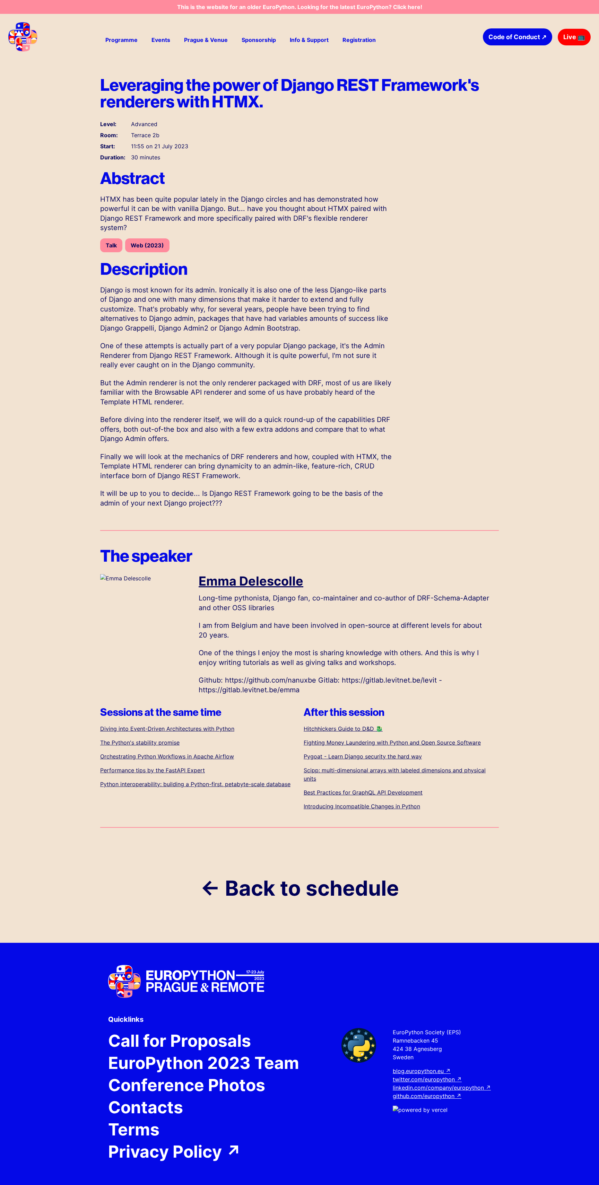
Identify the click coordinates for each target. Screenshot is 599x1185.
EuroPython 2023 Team (203, 1063)
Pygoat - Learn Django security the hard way (363, 756)
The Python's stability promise (140, 742)
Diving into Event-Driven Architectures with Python (167, 728)
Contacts (145, 1107)
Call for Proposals (179, 1041)
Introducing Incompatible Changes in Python (362, 806)
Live (574, 37)
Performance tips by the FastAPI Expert (152, 770)
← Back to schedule (299, 888)
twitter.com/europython (427, 1079)
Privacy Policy (175, 1151)
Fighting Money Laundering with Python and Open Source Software (392, 742)
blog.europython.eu (422, 1071)
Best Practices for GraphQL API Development (363, 792)
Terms (133, 1129)
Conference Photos (186, 1085)
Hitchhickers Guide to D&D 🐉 (343, 728)
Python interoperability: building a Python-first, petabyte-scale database (195, 784)
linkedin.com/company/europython (442, 1087)
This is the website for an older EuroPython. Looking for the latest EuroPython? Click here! (299, 6)
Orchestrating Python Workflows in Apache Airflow (167, 756)
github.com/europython (427, 1095)
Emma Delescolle (251, 581)
